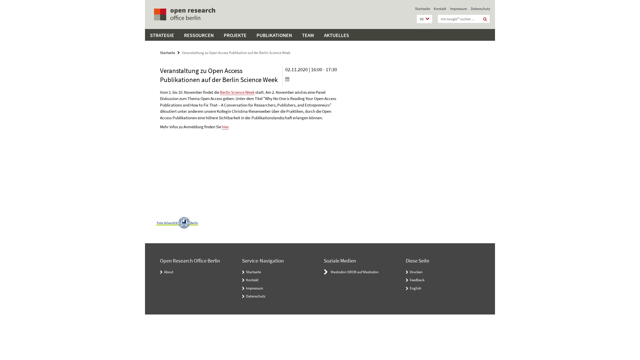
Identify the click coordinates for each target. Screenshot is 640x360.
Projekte (235, 35)
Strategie (162, 35)
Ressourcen (199, 35)
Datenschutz (480, 8)
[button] (424, 19)
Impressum (458, 8)
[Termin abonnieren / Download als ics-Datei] (314, 79)
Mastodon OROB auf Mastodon (354, 272)
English (415, 288)
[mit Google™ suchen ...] (485, 19)
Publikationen (274, 35)
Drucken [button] (416, 272)
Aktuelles (336, 35)
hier (225, 127)
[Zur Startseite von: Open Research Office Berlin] (184, 14)
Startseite (422, 8)
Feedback (417, 280)
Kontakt (440, 8)
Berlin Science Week (237, 92)
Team (308, 35)
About (168, 272)
